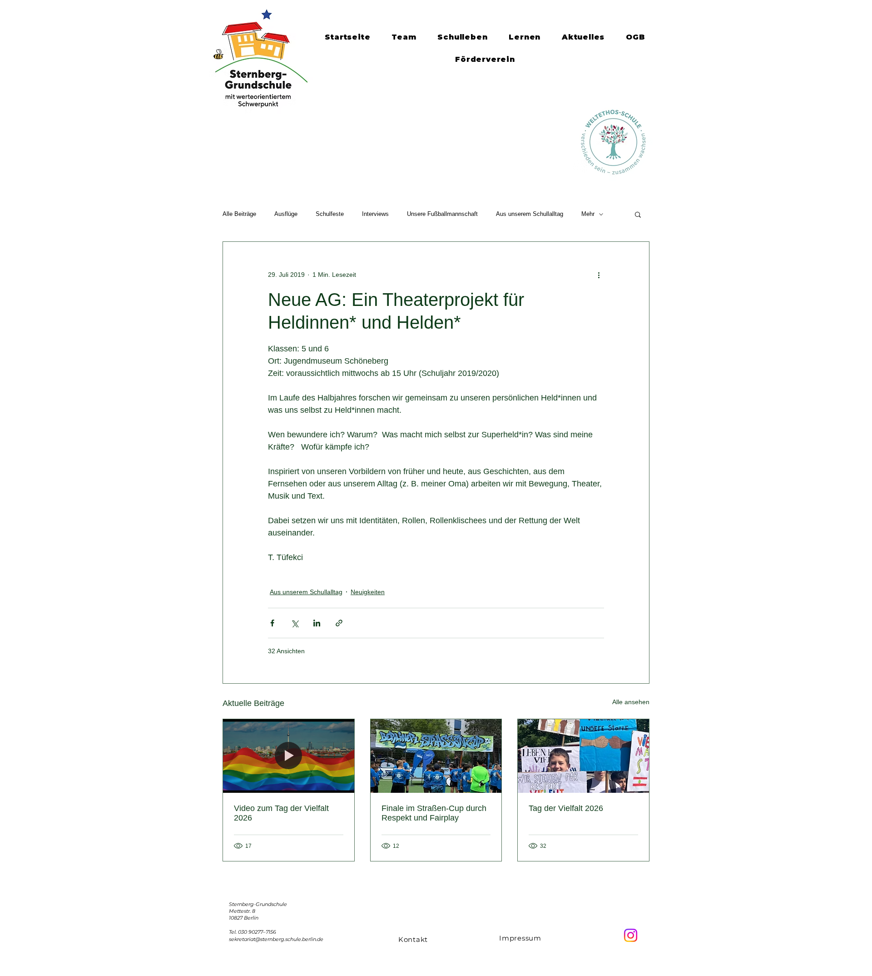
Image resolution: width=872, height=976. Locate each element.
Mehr (588, 213)
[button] (638, 214)
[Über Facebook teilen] (272, 623)
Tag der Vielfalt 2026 (566, 808)
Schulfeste (330, 213)
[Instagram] (630, 935)
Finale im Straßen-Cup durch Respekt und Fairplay (434, 813)
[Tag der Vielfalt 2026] (583, 756)
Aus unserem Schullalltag (529, 213)
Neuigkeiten (368, 592)
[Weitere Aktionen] (598, 274)
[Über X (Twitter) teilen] (294, 623)
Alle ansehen (630, 702)
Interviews (375, 213)
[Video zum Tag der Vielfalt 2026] (288, 756)
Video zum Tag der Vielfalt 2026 (281, 813)
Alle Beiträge (239, 213)
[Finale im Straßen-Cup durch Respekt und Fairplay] (436, 756)
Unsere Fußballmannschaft (442, 213)
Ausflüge (285, 213)
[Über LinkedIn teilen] (316, 623)
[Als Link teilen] (339, 623)
